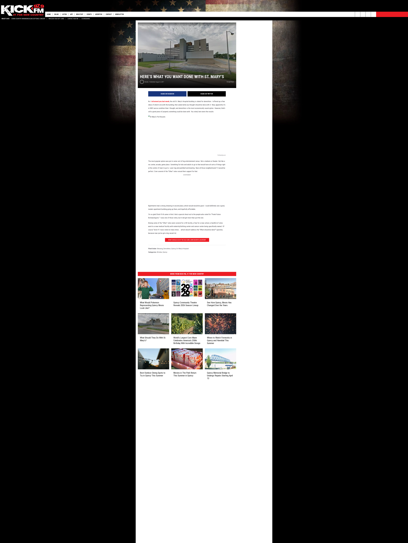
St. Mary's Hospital (182, 248)
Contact (109, 14)
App (71, 14)
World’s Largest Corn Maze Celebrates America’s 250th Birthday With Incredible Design (186, 340)
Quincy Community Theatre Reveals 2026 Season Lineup (185, 304)
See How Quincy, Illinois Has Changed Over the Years (219, 304)
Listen (64, 14)
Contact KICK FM (72, 19)
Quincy (173, 248)
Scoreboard (85, 19)
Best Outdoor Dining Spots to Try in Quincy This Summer (152, 374)
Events (89, 14)
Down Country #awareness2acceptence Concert (28, 19)
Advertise (98, 14)
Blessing (160, 248)
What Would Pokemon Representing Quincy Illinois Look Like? (152, 305)
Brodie (146, 82)
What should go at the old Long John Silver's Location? (187, 240)
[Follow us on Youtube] (373, 14)
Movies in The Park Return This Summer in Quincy (184, 374)
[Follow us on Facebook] (368, 14)
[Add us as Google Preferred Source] (363, 14)
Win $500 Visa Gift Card (56, 19)
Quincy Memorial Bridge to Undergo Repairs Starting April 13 (220, 376)
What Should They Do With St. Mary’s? (153, 339)
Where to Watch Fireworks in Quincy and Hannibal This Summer (219, 340)
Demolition (167, 248)
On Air (56, 14)
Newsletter (119, 14)
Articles (159, 252)
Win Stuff (79, 14)
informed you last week (160, 101)
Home (49, 14)
